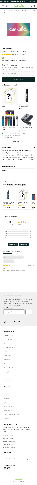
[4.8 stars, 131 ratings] (21, 205)
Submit (28, 312)
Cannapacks (7, 355)
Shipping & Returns (9, 347)
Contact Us (7, 394)
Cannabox (7, 49)
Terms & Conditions (9, 368)
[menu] (2, 5)
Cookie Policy (8, 380)
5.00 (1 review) (21, 54)
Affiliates (6, 398)
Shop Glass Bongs (8, 435)
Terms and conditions (10, 305)
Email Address (8, 308)
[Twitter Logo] (14, 322)
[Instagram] (4, 322)
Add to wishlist (19, 141)
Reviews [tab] (7, 251)
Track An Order (8, 335)
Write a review (23, 244)
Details (4, 170)
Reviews (6, 418)
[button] (18, 60)
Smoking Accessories (9, 447)
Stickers (17, 10)
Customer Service (9, 339)
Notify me (18, 79)
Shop (3, 10)
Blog (5, 402)
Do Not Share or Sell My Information (14, 376)
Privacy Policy (7, 372)
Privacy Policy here (26, 303)
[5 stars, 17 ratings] (6, 205)
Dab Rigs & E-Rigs (8, 438)
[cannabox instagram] (6, 6)
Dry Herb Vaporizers (9, 441)
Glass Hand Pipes (8, 444)
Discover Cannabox (9, 390)
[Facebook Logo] (9, 322)
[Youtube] (19, 322)
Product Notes (6, 147)
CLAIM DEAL (26, 1)
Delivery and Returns (8, 166)
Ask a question (13, 244)
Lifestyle (10, 10)
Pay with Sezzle (8, 410)
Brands (6, 351)
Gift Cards (7, 359)
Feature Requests (9, 406)
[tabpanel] (18, 269)
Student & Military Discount (12, 414)
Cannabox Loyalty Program (11, 363)
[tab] (17, 252)
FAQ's (5, 343)
